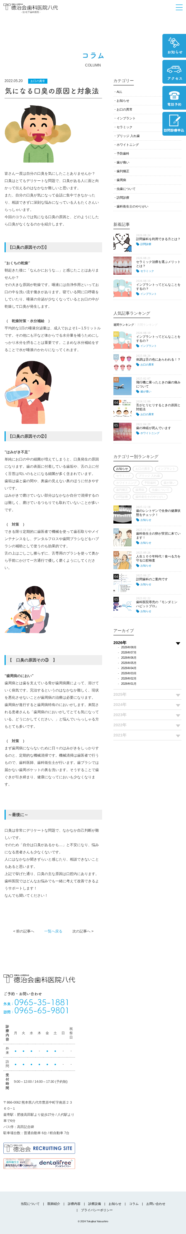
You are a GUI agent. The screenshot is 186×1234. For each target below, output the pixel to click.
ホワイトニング (128, 144)
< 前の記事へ (23, 931)
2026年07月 (129, 652)
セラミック (124, 127)
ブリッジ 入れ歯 (128, 136)
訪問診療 (123, 197)
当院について (30, 1204)
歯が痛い (123, 162)
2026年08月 (129, 647)
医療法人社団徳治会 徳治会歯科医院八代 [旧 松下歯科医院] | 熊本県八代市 (30, 8)
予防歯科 (123, 153)
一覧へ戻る (53, 931)
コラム (134, 1204)
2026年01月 (129, 683)
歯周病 (121, 180)
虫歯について (126, 189)
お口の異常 (124, 109)
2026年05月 (129, 663)
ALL (119, 92)
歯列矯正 (123, 171)
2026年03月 (129, 673)
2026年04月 (129, 668)
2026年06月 (129, 657)
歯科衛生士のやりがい (132, 206)
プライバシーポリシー (97, 1210)
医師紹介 (53, 1204)
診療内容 (74, 1204)
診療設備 (94, 1204)
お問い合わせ (155, 1204)
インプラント (126, 118)
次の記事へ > (82, 931)
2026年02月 (129, 678)
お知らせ (123, 100)
